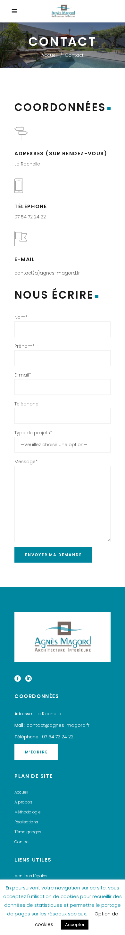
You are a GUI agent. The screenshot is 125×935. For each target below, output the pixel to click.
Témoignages (27, 832)
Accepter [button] (75, 925)
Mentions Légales (30, 876)
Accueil (49, 55)
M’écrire (36, 752)
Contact (22, 842)
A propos (23, 802)
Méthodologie (27, 812)
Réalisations (26, 822)
